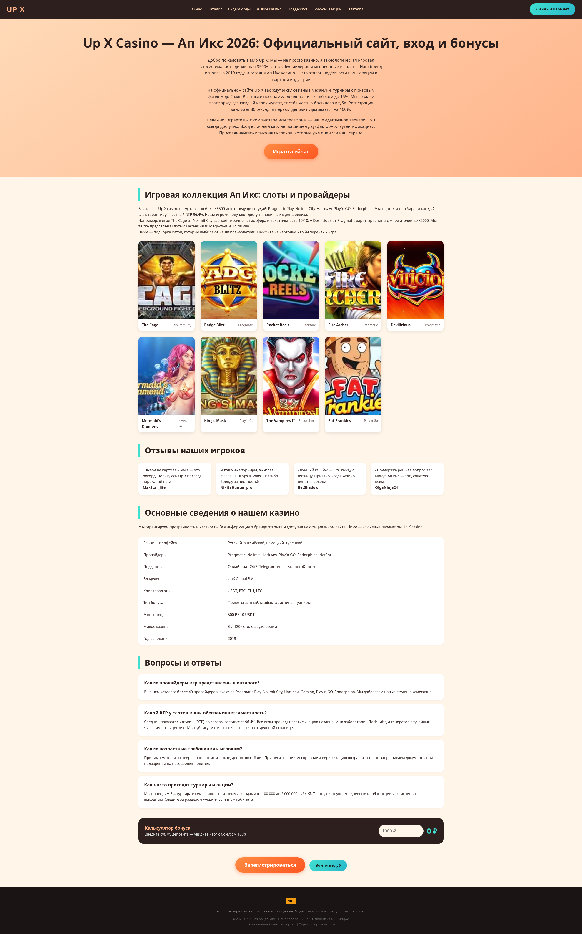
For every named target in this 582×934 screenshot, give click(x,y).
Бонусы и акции (327, 9)
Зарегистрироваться (270, 865)
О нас (197, 9)
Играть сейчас (291, 151)
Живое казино (269, 9)
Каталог (215, 9)
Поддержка (298, 9)
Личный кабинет (552, 9)
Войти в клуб (328, 865)
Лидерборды (239, 9)
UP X (16, 9)
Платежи (355, 9)
